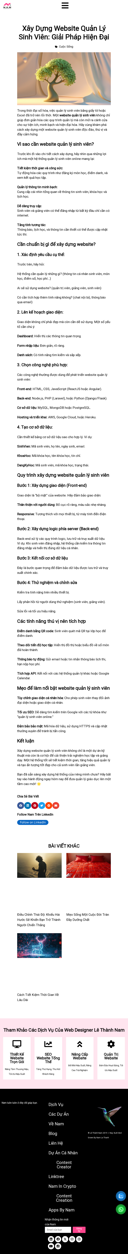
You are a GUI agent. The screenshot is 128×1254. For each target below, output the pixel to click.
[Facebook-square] (58, 1246)
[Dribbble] (79, 1239)
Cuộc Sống (66, 46)
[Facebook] (58, 1239)
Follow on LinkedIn (33, 822)
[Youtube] (51, 1246)
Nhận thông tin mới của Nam (56, 1222)
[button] (20, 805)
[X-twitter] (65, 1239)
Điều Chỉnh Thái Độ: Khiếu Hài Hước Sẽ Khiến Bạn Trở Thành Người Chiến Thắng (38, 920)
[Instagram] (72, 1239)
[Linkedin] (51, 1239)
